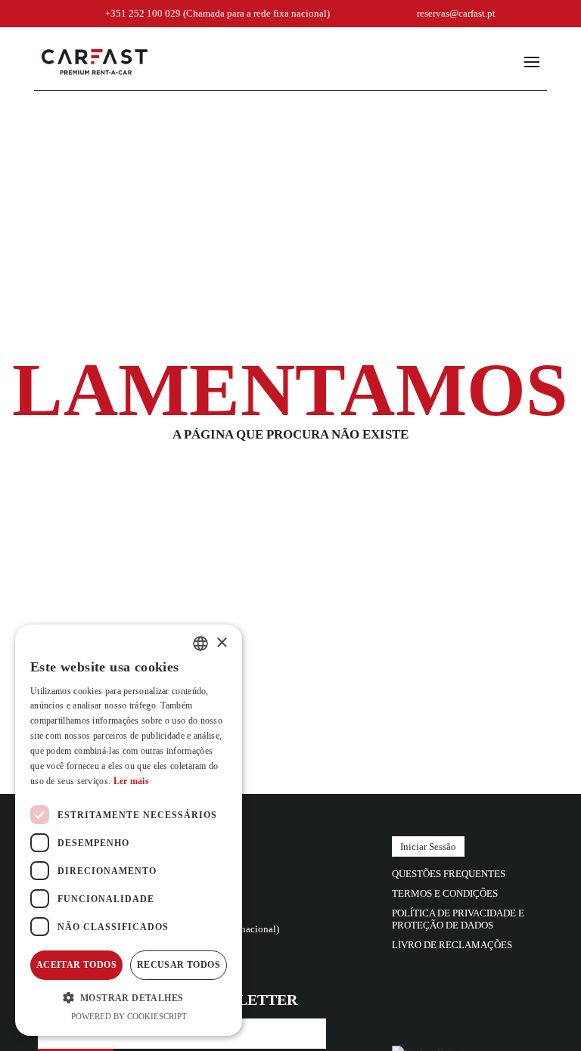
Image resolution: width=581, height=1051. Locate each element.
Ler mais (131, 781)
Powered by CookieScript (129, 1016)
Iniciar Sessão (428, 846)
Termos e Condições (445, 893)
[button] (128, 997)
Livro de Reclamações (452, 944)
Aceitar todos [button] (76, 965)
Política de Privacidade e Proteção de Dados (458, 919)
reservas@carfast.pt (456, 13)
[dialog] (128, 830)
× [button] (221, 643)
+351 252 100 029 (217, 13)
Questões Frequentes (448, 873)
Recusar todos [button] (178, 965)
